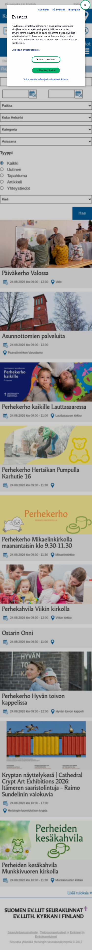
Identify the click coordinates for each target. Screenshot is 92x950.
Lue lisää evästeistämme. (26, 49)
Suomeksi (43, 10)
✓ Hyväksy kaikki (46, 70)
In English (74, 10)
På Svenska (59, 10)
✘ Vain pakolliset (46, 59)
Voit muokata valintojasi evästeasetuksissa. (46, 79)
